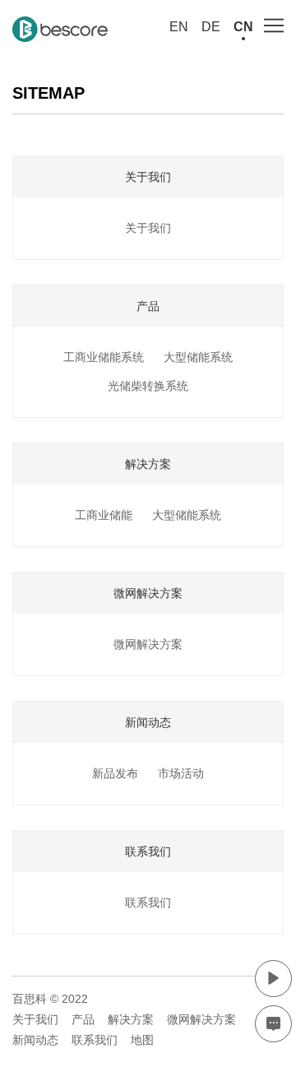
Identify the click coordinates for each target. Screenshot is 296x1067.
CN (243, 27)
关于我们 (148, 227)
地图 (142, 1039)
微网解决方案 (148, 644)
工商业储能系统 (103, 357)
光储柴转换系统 (148, 385)
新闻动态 (35, 1039)
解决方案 (131, 1019)
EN (178, 27)
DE (210, 27)
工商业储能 (103, 515)
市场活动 (181, 773)
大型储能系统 (198, 357)
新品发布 (115, 773)
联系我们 (148, 902)
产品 (83, 1019)
